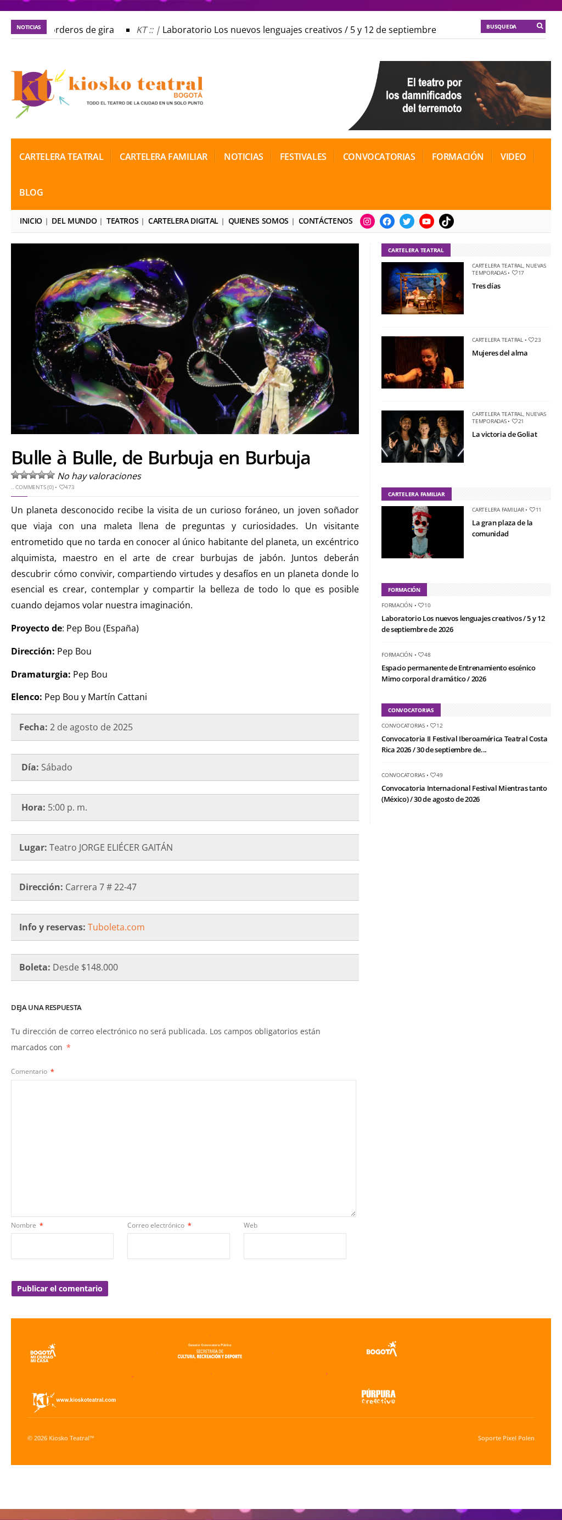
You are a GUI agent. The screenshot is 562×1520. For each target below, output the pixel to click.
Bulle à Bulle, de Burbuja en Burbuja (160, 457)
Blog (31, 192)
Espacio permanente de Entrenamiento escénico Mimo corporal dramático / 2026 (458, 673)
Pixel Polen (519, 1438)
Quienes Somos (258, 220)
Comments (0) (34, 487)
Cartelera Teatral (61, 157)
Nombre (27, 1225)
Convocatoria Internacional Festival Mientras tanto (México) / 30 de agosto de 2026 (464, 793)
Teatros (122, 220)
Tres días (486, 286)
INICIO (31, 220)
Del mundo (74, 220)
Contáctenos (326, 220)
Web (250, 1225)
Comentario (32, 1071)
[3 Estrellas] (33, 474)
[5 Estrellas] (50, 474)
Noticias (243, 157)
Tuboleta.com (116, 927)
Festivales (303, 157)
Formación (458, 157)
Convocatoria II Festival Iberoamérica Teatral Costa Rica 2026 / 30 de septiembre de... (464, 744)
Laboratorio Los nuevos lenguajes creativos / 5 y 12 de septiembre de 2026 (307, 30)
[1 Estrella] (15, 474)
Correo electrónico (159, 1225)
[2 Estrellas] (24, 474)
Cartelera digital (183, 220)
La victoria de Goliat (504, 434)
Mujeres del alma (500, 353)
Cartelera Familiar (163, 157)
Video (513, 157)
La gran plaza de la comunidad (502, 528)
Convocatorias (379, 157)
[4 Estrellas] (41, 474)
